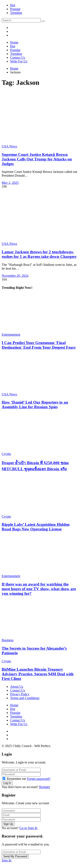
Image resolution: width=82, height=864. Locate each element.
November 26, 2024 (15, 275)
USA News (9, 146)
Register (44, 787)
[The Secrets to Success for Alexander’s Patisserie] (39, 619)
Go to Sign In (28, 828)
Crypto (6, 454)
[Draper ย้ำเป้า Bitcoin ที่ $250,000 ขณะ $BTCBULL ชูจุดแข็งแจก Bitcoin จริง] (39, 432)
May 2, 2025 (10, 182)
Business (7, 640)
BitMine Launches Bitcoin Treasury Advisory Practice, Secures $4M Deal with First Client (38, 674)
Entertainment (11, 334)
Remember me (16, 779)
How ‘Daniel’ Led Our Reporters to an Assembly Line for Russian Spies (35, 404)
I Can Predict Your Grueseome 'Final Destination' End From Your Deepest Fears (38, 345)
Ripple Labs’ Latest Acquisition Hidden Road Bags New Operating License (36, 526)
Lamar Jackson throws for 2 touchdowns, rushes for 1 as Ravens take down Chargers (39, 254)
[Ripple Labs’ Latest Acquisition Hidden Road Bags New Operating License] (39, 495)
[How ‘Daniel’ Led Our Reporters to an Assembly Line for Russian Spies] (39, 373)
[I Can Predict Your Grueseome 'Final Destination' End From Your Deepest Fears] (39, 313)
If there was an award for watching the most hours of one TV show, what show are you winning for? (39, 589)
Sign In (6, 860)
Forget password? (38, 779)
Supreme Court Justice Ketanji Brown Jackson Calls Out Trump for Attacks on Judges (37, 159)
